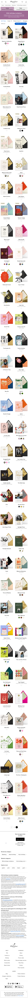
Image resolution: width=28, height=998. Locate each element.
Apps (7, 978)
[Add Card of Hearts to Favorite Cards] (7, 821)
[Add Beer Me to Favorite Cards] (7, 393)
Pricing (21, 955)
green (3, 868)
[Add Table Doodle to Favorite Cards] (21, 243)
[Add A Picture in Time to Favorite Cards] (7, 372)
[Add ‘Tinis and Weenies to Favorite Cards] (7, 595)
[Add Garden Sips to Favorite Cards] (21, 68)
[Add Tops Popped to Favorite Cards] (21, 685)
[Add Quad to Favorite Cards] (7, 573)
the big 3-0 (8, 878)
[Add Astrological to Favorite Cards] (7, 266)
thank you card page (20, 935)
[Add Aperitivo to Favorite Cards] (21, 153)
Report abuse (7, 965)
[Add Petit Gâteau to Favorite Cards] (21, 199)
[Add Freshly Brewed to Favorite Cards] (7, 88)
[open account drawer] (26, 2)
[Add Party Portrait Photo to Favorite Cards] (21, 109)
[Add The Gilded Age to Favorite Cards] (21, 485)
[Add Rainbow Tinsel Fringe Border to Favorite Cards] (21, 641)
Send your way (20, 839)
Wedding (4, 854)
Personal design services (21, 960)
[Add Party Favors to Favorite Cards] (7, 154)
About (21, 953)
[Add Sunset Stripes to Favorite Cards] (7, 221)
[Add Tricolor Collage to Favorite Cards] (21, 221)
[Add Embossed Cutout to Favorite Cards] (7, 287)
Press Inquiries (21, 967)
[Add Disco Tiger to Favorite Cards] (21, 373)
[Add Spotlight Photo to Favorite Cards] (21, 530)
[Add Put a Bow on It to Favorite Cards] (7, 799)
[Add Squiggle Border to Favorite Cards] (7, 464)
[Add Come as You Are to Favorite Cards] (21, 330)
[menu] (2, 2)
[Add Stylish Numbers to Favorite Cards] (7, 198)
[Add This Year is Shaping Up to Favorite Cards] (21, 777)
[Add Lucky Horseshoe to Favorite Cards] (7, 709)
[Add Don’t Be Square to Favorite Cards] (7, 687)
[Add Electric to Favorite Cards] (21, 395)
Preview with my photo (21, 23)
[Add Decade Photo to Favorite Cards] (21, 509)
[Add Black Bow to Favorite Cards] (7, 729)
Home (3, 5)
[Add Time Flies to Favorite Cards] (7, 617)
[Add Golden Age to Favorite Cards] (21, 553)
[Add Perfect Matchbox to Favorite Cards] (21, 798)
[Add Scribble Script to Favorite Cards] (7, 130)
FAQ (7, 953)
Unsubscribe (7, 962)
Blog (7, 973)
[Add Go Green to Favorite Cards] (7, 754)
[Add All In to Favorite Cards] (7, 506)
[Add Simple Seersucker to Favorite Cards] (21, 266)
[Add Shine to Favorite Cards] (21, 178)
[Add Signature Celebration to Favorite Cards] (7, 45)
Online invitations (21, 973)
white (13, 868)
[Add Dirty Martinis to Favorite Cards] (7, 307)
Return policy (7, 960)
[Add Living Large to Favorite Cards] (7, 777)
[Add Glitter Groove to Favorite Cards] (21, 823)
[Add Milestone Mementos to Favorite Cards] (21, 574)
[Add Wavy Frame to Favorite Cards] (7, 243)
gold (24, 868)
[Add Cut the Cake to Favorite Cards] (7, 439)
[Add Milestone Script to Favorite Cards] (21, 597)
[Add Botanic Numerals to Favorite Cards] (21, 733)
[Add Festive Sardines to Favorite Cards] (21, 351)
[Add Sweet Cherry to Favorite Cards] (7, 641)
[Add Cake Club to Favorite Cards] (21, 308)
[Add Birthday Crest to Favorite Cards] (21, 709)
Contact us (7, 955)
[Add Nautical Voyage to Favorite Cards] (7, 416)
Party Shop (21, 962)
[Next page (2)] (17, 827)
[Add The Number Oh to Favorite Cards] (7, 350)
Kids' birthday (21, 854)
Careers (21, 965)
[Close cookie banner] (26, 992)
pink (8, 868)
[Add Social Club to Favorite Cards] (7, 329)
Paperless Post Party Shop (15, 931)
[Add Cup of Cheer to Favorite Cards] (21, 287)
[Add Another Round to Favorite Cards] (7, 68)
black (18, 868)
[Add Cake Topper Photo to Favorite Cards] (7, 529)
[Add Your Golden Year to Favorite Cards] (21, 462)
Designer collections (6, 976)
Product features (21, 976)
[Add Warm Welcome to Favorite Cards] (21, 620)
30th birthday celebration (8, 899)
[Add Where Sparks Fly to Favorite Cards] (7, 110)
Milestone (14, 5)
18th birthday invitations (8, 861)
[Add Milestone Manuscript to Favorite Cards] (7, 178)
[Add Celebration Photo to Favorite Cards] (21, 133)
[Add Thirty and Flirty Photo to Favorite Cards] (21, 756)
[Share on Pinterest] (13, 983)
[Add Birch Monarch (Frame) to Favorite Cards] (21, 441)
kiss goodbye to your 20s (20, 884)
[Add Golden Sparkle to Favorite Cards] (7, 486)
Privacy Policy (20, 995)
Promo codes (21, 957)
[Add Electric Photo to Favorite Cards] (7, 664)
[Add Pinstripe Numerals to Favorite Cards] (7, 551)
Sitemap (7, 957)
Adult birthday (8, 5)
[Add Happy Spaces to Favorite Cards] (21, 47)
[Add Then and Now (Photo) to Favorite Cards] (21, 662)
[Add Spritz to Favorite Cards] (21, 417)
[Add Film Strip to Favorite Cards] (21, 88)
